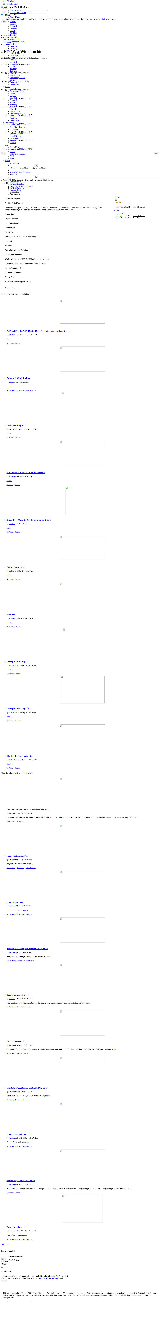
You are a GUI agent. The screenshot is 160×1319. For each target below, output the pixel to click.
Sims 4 (7, 87)
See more (28, 773)
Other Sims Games (17, 131)
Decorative (20, 390)
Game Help (14, 37)
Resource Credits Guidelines (21, 186)
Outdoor (17, 343)
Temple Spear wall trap (16, 1134)
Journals (13, 140)
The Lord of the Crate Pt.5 (20, 756)
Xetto (10, 665)
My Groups (14, 138)
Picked (12, 31)
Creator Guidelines (17, 184)
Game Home (15, 17)
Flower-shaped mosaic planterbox (21, 1181)
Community (9, 122)
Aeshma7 (12, 760)
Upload (8, 179)
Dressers (31, 961)
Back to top (5, 1244)
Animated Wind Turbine (18, 378)
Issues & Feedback (17, 149)
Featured (13, 28)
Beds (24, 1100)
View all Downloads (139, 207)
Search (7, 161)
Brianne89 (12, 618)
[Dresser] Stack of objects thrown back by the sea (27, 949)
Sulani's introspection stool (18, 995)
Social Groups (15, 136)
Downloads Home (17, 19)
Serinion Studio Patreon (48, 1278)
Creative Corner (16, 134)
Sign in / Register (8, 1)
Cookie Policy (38, 1302)
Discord (13, 143)
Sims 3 (7, 51)
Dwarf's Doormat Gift (16, 1041)
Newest (13, 22)
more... (9, 339)
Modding (13, 33)
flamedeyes (13, 476)
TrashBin (11, 614)
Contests (13, 46)
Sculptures (29, 914)
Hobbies (19, 1007)
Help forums (15, 39)
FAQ (12, 156)
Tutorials (13, 35)
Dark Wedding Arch (16, 425)
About (12, 152)
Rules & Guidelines (18, 154)
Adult (22, 821)
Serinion (117, 210)
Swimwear (15, 821)
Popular (13, 24)
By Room (10, 343)
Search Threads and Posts (20, 172)
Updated (13, 26)
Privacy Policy (25, 1302)
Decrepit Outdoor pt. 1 (18, 661)
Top (4, 1302)
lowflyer (12, 571)
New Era (12, 524)
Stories (12, 44)
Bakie (11, 382)
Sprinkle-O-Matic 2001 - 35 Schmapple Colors (29, 520)
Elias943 (12, 335)
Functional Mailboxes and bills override (26, 472)
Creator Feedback (17, 188)
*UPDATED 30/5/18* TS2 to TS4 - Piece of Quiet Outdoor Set (37, 331)
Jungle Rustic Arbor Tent (17, 856)
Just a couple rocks (16, 567)
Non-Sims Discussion (18, 127)
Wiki (12, 158)
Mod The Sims (12, 4)
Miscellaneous (31, 390)
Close (4, 1264)
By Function (11, 390)
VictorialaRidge (14, 429)
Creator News (15, 182)
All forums (14, 129)
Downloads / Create (18, 13)
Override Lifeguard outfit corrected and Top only (27, 809)
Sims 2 (7, 15)
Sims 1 (7, 8)
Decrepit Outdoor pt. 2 (18, 708)
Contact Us (13, 1302)
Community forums (17, 42)
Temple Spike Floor (15, 902)
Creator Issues (15, 191)
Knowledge (28, 1007)
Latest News (15, 147)
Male (8, 821)
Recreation (27, 1053)
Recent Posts (15, 125)
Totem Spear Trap (14, 1227)
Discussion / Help (17, 10)
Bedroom (18, 1100)
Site (6, 145)
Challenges (14, 48)
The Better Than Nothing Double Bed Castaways (27, 1088)
